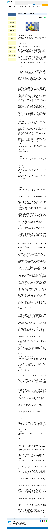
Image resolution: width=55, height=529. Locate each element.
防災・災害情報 (46, 5)
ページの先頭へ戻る (44, 516)
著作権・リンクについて (17, 518)
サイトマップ (24, 518)
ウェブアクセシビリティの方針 (37, 518)
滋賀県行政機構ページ (22, 523)
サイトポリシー (29, 518)
